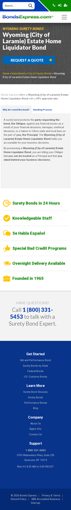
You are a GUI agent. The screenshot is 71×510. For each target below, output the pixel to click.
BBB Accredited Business (46, 499)
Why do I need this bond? (16, 109)
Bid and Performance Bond (35, 360)
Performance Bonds (35, 402)
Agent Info (35, 428)
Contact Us (35, 434)
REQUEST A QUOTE (27, 60)
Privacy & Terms (51, 495)
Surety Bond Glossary (35, 391)
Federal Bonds (35, 371)
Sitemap (35, 502)
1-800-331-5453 (36, 450)
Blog (35, 408)
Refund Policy (18, 499)
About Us (35, 423)
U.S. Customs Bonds (35, 376)
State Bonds (19, 73)
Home (6, 73)
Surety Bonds (35, 397)
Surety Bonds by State (35, 365)
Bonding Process (42, 109)
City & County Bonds (40, 73)
